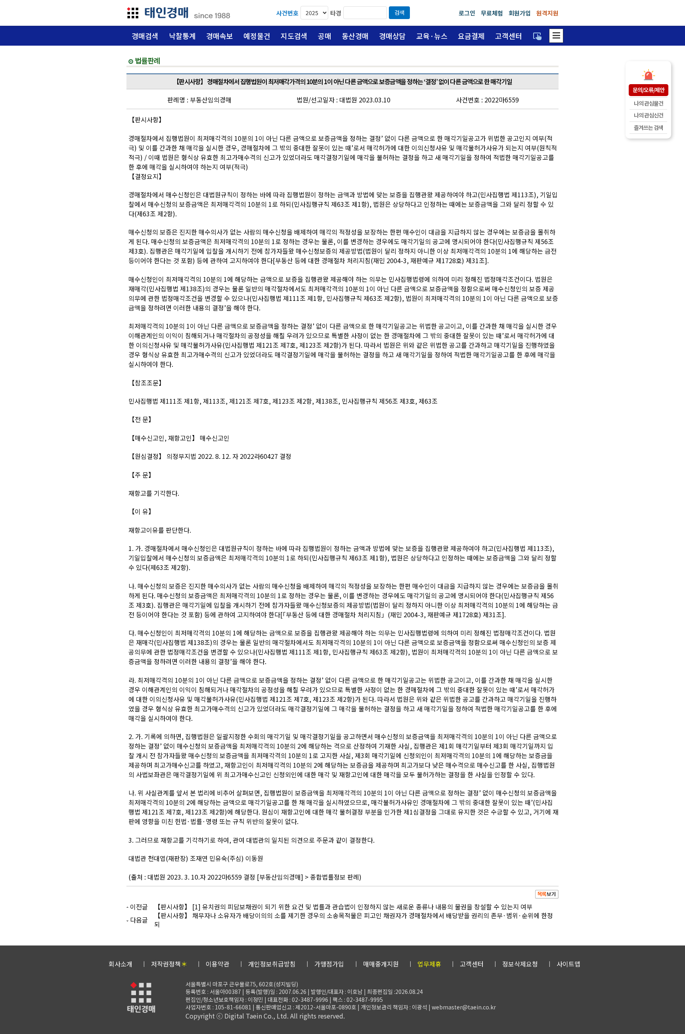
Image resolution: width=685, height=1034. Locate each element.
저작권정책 (169, 964)
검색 (399, 12)
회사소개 (120, 964)
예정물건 (256, 36)
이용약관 (218, 964)
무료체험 (492, 13)
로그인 (467, 13)
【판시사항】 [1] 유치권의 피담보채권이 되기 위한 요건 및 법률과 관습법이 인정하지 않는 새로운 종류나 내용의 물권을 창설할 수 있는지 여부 (343, 906)
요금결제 (471, 36)
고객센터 (508, 36)
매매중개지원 (381, 964)
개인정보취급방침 (272, 964)
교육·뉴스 (432, 36)
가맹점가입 (329, 964)
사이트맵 (568, 964)
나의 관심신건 (648, 115)
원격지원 (547, 13)
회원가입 (520, 13)
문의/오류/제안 (648, 90)
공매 (324, 36)
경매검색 (145, 36)
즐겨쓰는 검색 (648, 127)
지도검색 (294, 36)
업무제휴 (429, 964)
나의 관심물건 (648, 103)
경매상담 (392, 36)
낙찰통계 (182, 36)
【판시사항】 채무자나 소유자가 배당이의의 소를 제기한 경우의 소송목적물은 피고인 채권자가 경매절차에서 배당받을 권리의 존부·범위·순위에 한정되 (353, 920)
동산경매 (355, 36)
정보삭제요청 (520, 964)
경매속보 (219, 36)
